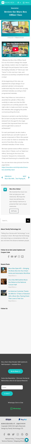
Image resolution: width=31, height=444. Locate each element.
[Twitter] (15, 256)
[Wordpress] (22, 434)
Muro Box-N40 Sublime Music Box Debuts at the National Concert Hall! (18, 282)
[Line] (22, 256)
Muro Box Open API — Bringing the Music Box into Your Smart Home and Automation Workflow (19, 270)
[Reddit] (26, 434)
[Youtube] (12, 256)
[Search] (28, 220)
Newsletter (15, 8)
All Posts (14, 211)
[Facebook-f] (8, 256)
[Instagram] (19, 256)
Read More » (12, 276)
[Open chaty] (27, 440)
